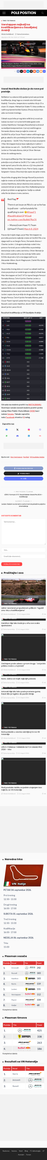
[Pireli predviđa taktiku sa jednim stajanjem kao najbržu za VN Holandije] (23, 771)
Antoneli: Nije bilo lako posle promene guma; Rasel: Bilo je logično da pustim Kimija (21, 692)
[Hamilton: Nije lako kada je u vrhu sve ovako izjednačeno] (23, 620)
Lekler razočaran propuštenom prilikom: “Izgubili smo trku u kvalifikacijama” (22, 609)
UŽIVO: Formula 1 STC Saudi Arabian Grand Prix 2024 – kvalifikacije (23, 496)
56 (45, 670)
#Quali (28, 216)
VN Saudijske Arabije (37, 457)
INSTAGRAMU (34, 404)
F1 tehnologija (35, 1151)
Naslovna (6, 1151)
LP (43, 1151)
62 (45, 629)
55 (45, 698)
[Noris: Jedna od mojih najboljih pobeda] (23, 675)
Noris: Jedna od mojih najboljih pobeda (18, 679)
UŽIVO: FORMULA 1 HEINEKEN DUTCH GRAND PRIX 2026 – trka (21, 748)
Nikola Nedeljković (7, 34)
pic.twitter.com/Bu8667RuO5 (22, 219)
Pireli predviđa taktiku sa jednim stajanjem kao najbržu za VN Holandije (21, 788)
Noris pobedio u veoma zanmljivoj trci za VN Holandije (20, 733)
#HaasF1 (31, 212)
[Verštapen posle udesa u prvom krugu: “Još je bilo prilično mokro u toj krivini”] (23, 647)
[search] (42, 13)
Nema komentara (23, 34)
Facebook (10, 417)
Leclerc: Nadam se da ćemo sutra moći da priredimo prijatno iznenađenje (23, 505)
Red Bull (26, 457)
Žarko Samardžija (9, 629)
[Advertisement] (24, 4)
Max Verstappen (16, 457)
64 (45, 738)
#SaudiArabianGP (16, 216)
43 (45, 682)
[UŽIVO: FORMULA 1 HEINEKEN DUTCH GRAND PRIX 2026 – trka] (23, 743)
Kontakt (21, 1155)
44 (45, 794)
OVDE (32, 411)
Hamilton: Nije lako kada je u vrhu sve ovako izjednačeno (20, 624)
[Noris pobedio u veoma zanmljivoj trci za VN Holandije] (23, 715)
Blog (26, 1151)
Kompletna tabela (10, 1009)
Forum (28, 1155)
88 (45, 753)
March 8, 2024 (31, 229)
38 (45, 614)
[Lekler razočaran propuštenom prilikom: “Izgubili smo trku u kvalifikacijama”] (23, 591)
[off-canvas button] (4, 12)
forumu (10, 414)
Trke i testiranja (9, 20)
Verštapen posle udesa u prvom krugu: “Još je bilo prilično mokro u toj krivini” (23, 664)
